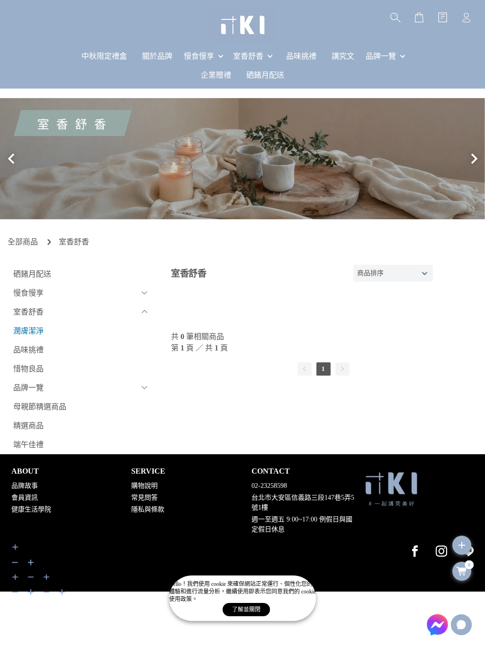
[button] (11, 158)
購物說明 (144, 485)
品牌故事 (24, 485)
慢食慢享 (28, 293)
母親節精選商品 (39, 407)
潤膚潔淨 (28, 331)
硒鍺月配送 (32, 274)
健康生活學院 (31, 509)
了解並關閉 (246, 609)
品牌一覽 (28, 388)
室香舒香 (74, 242)
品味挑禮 (28, 350)
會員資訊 (24, 497)
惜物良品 (28, 369)
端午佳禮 (28, 444)
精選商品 (28, 426)
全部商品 (23, 242)
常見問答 (144, 497)
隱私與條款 (147, 509)
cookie (219, 584)
